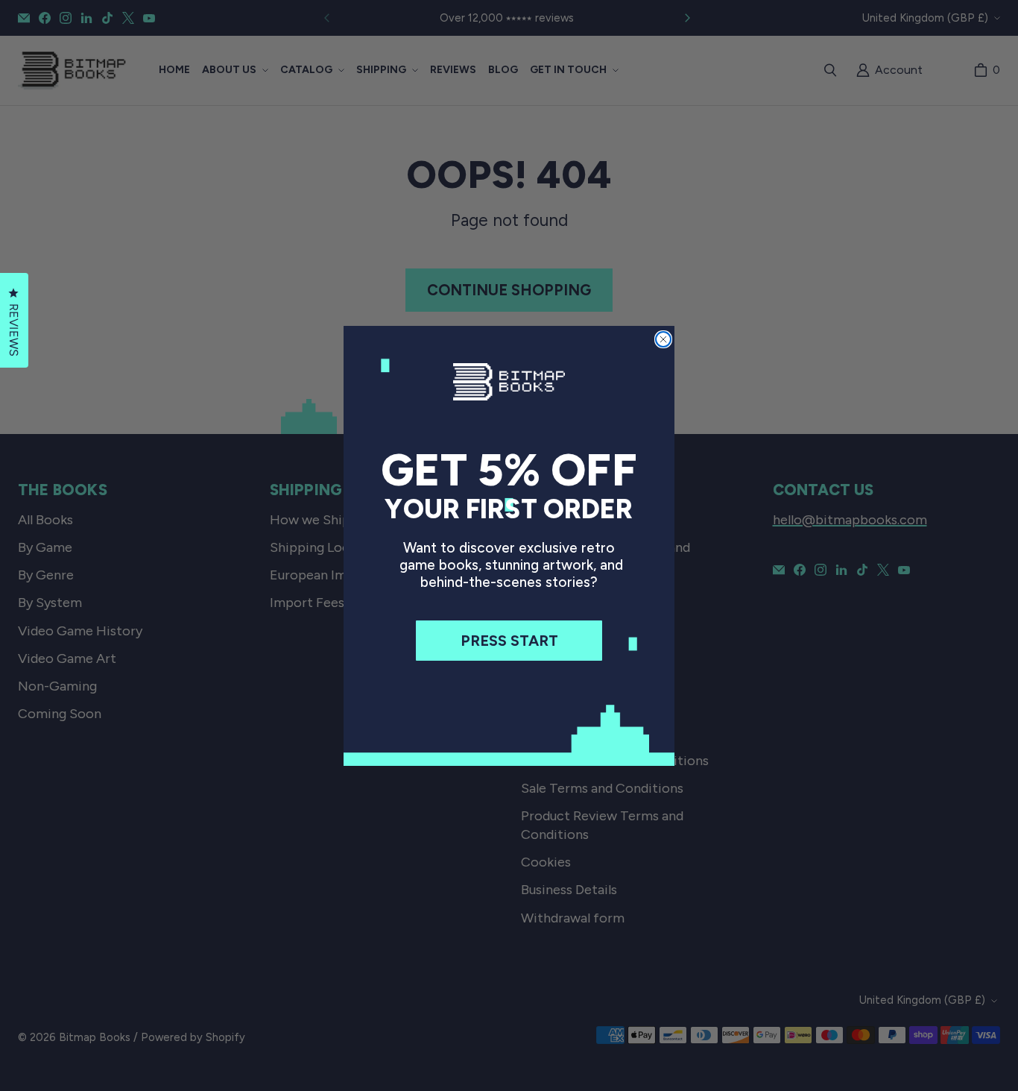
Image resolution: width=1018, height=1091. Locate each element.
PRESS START (509, 641)
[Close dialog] (663, 339)
